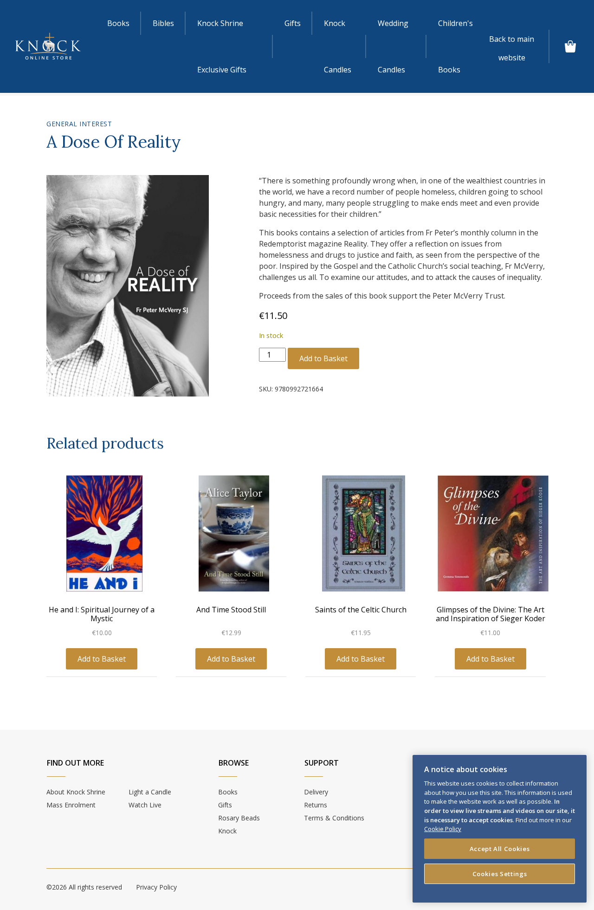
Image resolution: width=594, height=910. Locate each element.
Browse (234, 763)
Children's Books (455, 46)
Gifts (292, 23)
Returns (315, 804)
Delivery (316, 791)
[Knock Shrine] (48, 46)
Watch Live (145, 804)
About (75, 791)
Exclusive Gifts (221, 46)
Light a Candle (150, 791)
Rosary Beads (239, 817)
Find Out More (75, 763)
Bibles (163, 23)
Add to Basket (323, 358)
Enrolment (71, 804)
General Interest (79, 123)
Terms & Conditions (334, 817)
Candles (337, 46)
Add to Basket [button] (101, 659)
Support (321, 763)
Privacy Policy (156, 887)
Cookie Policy (442, 829)
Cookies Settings (499, 874)
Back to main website (511, 41)
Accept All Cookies (500, 849)
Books (118, 23)
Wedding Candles (393, 46)
